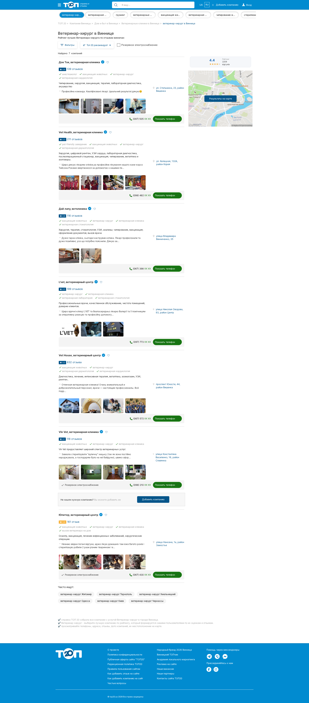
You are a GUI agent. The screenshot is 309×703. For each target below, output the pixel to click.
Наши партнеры (165, 673)
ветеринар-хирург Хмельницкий (157, 594)
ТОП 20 (62, 23)
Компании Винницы (80, 23)
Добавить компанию (153, 499)
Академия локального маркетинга (176, 659)
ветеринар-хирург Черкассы (147, 601)
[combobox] (97, 45)
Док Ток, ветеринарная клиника (79, 62)
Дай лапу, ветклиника (73, 208)
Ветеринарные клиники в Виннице (140, 23)
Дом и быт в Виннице (106, 23)
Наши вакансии (165, 668)
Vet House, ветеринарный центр (80, 355)
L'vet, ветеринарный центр (76, 282)
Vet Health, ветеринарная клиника (81, 132)
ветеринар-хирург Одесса (75, 601)
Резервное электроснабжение (139, 44)
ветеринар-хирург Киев (110, 601)
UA (201, 4)
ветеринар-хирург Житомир (76, 594)
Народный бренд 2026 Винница (174, 649)
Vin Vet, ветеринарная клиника (79, 432)
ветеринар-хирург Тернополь (115, 594)
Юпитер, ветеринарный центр (78, 514)
